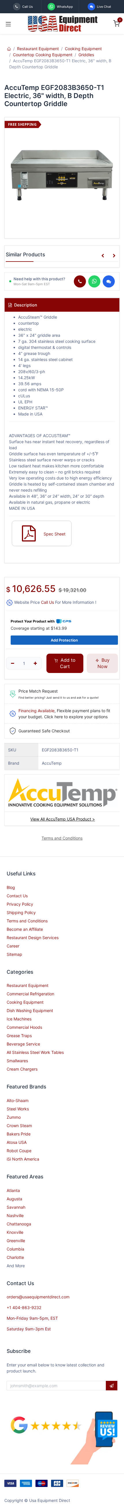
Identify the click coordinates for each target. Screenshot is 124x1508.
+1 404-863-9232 (24, 1307)
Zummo (14, 1117)
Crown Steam (19, 1125)
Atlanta (13, 1190)
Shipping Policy (21, 912)
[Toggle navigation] (8, 23)
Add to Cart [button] (67, 663)
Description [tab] (25, 304)
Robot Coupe (19, 1150)
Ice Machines (19, 1018)
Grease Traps (19, 1035)
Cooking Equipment (83, 48)
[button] (102, 256)
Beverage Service (23, 1043)
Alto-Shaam (18, 1100)
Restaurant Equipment (38, 48)
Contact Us (17, 895)
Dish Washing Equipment (30, 1010)
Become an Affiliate (25, 929)
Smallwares (17, 1060)
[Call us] (80, 281)
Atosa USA (17, 1142)
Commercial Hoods (24, 1027)
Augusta (14, 1198)
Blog (11, 887)
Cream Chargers (22, 1069)
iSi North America (23, 1159)
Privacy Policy (20, 904)
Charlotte (15, 1257)
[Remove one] (12, 663)
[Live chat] (109, 281)
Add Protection (64, 640)
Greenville (16, 1240)
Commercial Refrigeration (30, 993)
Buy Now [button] (103, 663)
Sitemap (14, 954)
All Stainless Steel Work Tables (35, 1052)
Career (13, 945)
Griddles (86, 54)
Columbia (15, 1248)
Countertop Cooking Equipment (42, 54)
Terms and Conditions (27, 920)
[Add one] (35, 663)
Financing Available (36, 710)
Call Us (47, 602)
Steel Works (18, 1108)
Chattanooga (19, 1223)
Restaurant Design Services (33, 937)
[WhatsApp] (94, 281)
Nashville (15, 1215)
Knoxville (15, 1232)
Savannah (16, 1207)
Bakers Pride (19, 1133)
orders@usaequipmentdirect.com (38, 1296)
